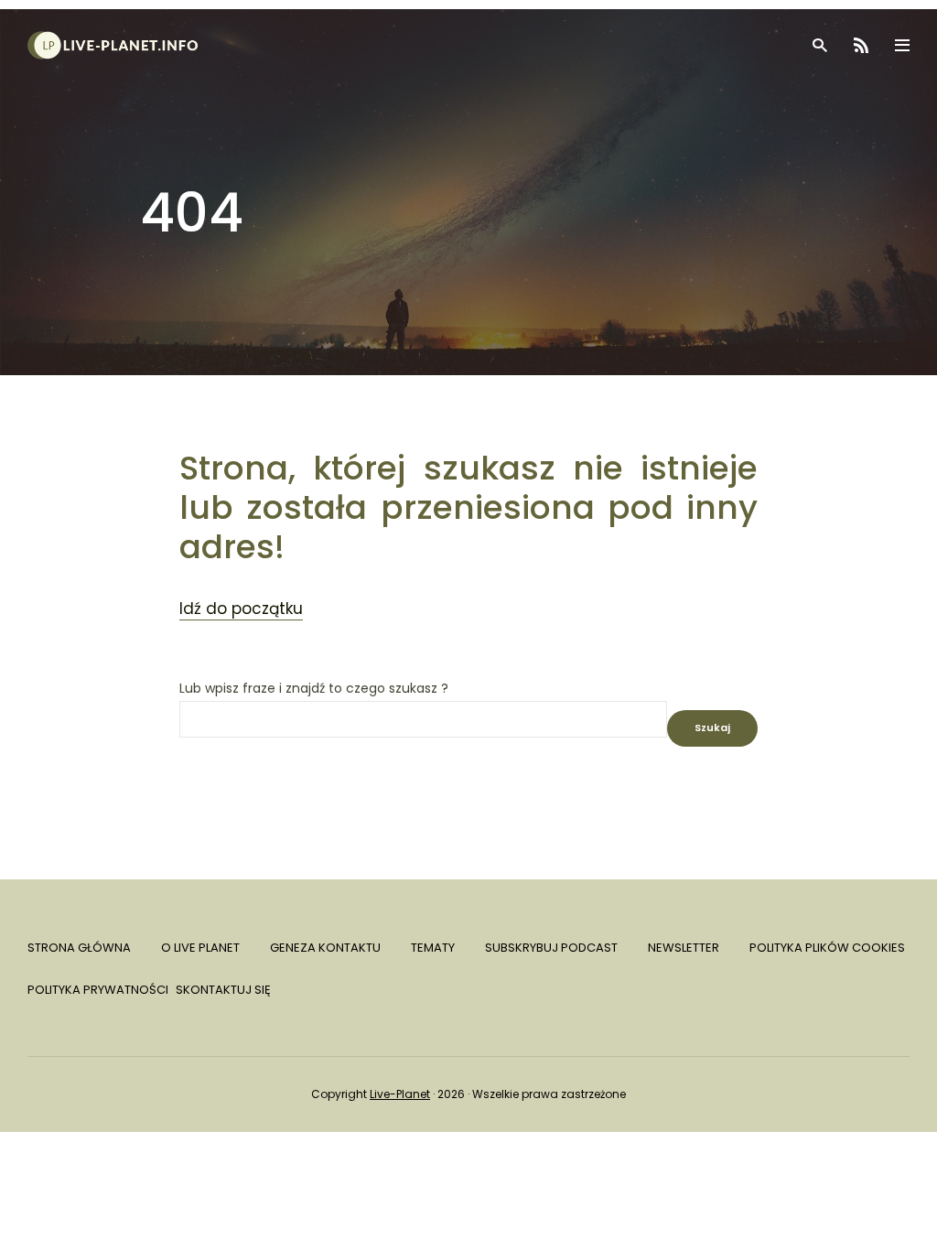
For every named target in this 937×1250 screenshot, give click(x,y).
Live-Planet (400, 1094)
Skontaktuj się (223, 989)
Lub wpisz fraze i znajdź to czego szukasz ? (313, 688)
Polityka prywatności (97, 989)
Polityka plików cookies (827, 947)
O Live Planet (200, 947)
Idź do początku (241, 609)
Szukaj (712, 727)
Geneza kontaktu (325, 947)
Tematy (433, 947)
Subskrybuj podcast (551, 947)
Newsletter (683, 947)
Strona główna (79, 947)
